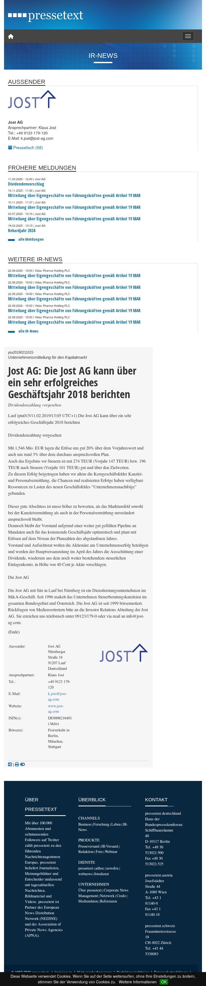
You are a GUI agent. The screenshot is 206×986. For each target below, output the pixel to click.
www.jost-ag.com (56, 708)
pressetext (85, 868)
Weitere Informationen (138, 981)
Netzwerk (107, 895)
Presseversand (88, 846)
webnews (85, 873)
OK (164, 981)
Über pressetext (90, 890)
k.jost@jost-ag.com (57, 696)
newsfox (112, 868)
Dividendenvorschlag (26, 184)
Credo (121, 895)
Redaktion (86, 851)
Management (88, 895)
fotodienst (101, 873)
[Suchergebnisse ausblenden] (22, 764)
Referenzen (108, 901)
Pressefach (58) (27, 147)
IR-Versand (109, 846)
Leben (116, 824)
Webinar (111, 851)
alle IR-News (28, 331)
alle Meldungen (31, 239)
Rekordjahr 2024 (21, 230)
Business (84, 824)
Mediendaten (88, 901)
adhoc (99, 868)
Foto (99, 851)
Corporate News (116, 890)
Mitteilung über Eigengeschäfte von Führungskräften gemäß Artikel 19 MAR (74, 195)
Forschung (101, 824)
